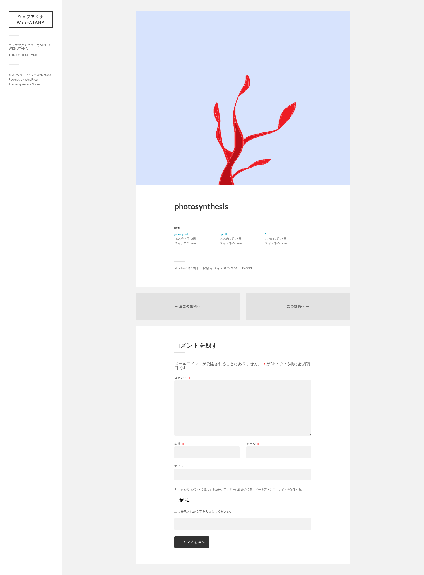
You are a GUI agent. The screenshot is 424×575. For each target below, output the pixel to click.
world (248, 268)
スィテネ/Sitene (225, 268)
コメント (182, 377)
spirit (223, 234)
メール (252, 443)
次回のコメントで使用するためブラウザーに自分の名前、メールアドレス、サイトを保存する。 (242, 489)
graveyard (181, 234)
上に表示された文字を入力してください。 (203, 511)
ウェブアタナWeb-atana (31, 19)
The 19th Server (23, 55)
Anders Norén (31, 84)
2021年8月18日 (186, 268)
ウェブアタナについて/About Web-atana (30, 46)
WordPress (32, 79)
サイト (179, 465)
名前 (179, 443)
